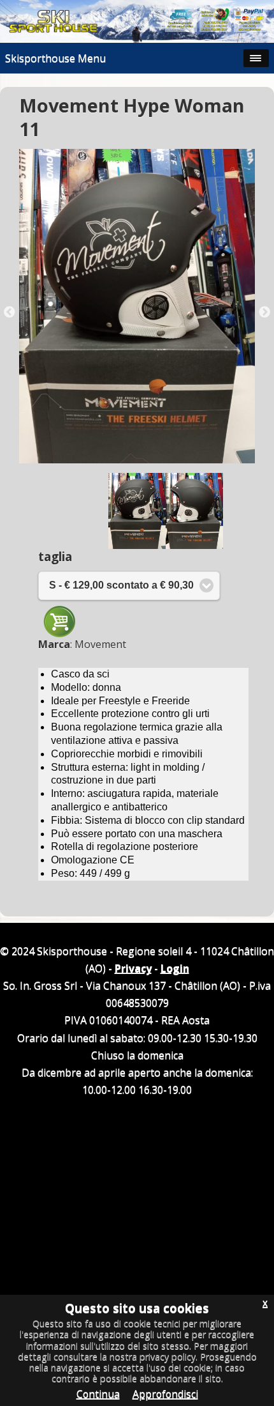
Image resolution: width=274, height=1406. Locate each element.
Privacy (133, 968)
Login (175, 968)
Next (264, 312)
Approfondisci (165, 1394)
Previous (9, 312)
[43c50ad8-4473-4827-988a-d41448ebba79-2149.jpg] (137, 306)
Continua (98, 1394)
